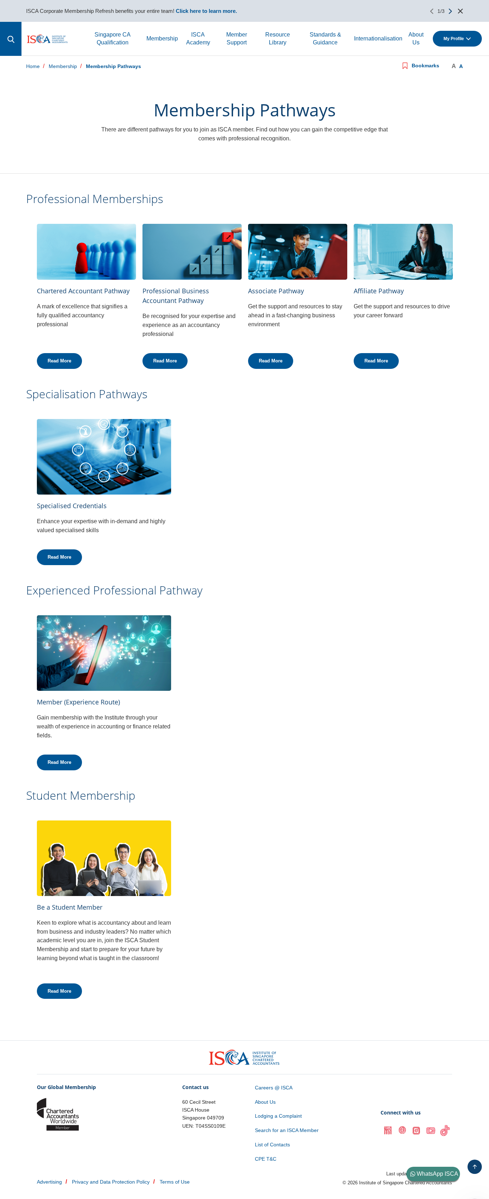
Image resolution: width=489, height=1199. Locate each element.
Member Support (236, 38)
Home (33, 66)
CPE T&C (265, 1159)
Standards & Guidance (325, 38)
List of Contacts (272, 1144)
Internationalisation (378, 38)
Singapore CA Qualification (113, 38)
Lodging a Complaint (278, 1116)
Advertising (49, 1182)
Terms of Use (175, 1182)
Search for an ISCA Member (287, 1130)
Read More (59, 360)
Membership (162, 38)
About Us (415, 38)
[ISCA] (47, 38)
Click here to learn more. (206, 11)
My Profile (454, 38)
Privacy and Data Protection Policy (111, 1182)
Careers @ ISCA (273, 1087)
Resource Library (277, 38)
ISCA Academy (198, 38)
